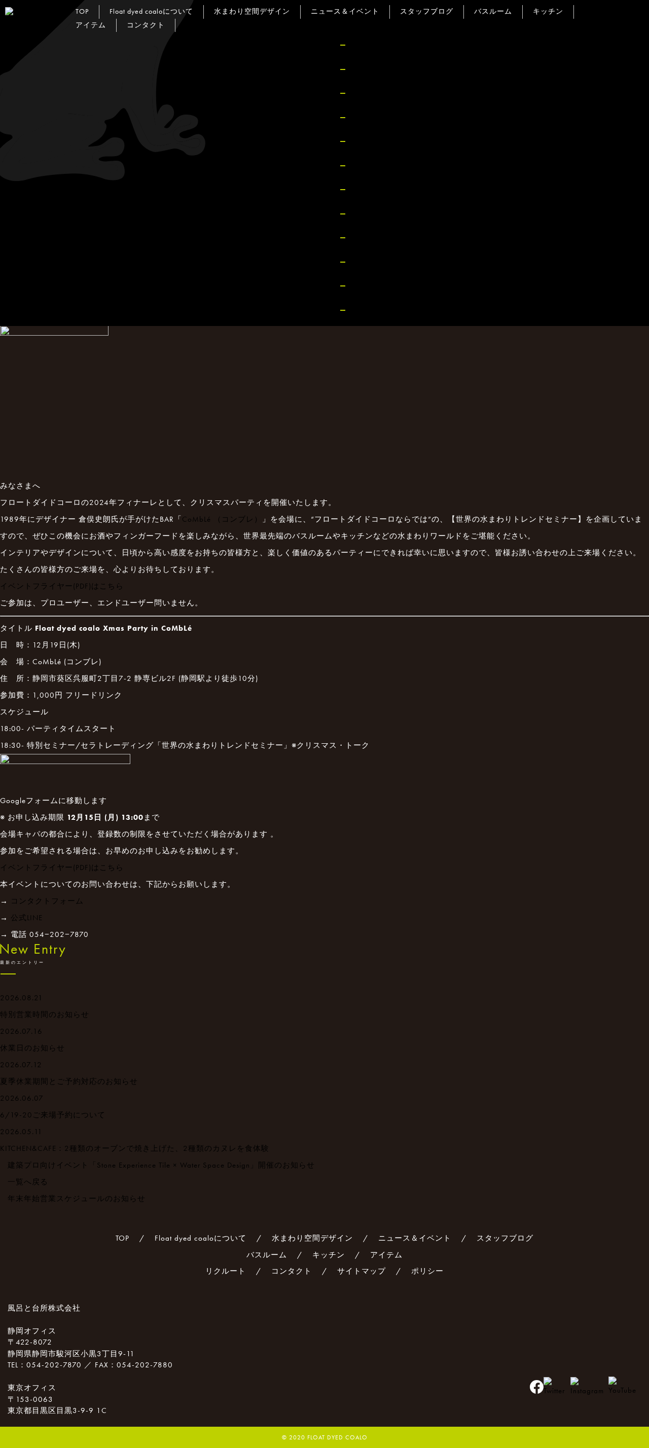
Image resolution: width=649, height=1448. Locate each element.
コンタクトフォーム (47, 901)
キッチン (548, 11)
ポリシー (371, 310)
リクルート (376, 237)
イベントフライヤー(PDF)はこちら (62, 586)
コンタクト (376, 262)
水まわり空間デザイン (252, 11)
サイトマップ (380, 285)
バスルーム (493, 11)
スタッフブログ (426, 11)
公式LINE (27, 918)
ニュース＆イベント (345, 11)
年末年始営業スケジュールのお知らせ (77, 1198)
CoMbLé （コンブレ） (222, 519)
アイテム (371, 213)
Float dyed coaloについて (404, 69)
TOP (361, 45)
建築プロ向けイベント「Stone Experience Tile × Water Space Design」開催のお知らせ (161, 1165)
